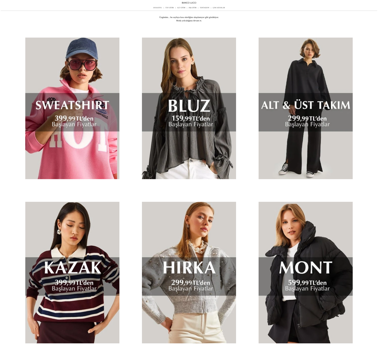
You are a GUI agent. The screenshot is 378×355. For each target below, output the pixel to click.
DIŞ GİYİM (193, 7)
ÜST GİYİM (169, 7)
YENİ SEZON (204, 7)
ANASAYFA (158, 7)
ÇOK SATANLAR (218, 7)
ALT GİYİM (181, 7)
